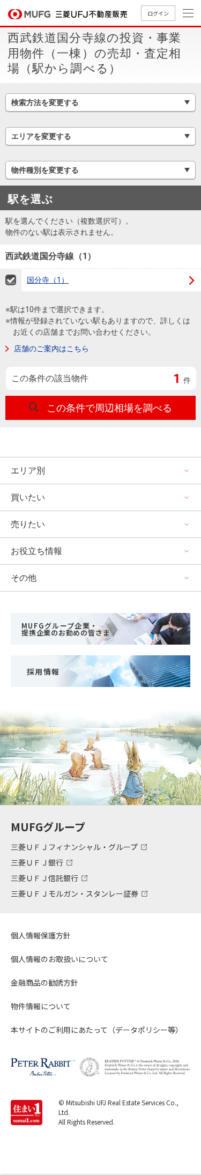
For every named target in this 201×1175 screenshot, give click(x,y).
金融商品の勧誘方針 (44, 982)
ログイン (158, 13)
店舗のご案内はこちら (51, 348)
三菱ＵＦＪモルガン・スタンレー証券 (75, 893)
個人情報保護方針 (41, 935)
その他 (23, 577)
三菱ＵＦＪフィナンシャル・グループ (75, 847)
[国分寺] (10, 280)
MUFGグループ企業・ (65, 629)
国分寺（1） (48, 280)
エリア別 (28, 470)
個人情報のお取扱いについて (59, 959)
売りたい (28, 524)
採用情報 (43, 671)
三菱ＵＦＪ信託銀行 (45, 878)
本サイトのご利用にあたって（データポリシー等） (97, 1029)
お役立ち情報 (36, 551)
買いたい (28, 497)
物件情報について (41, 1006)
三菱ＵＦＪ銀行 (38, 862)
